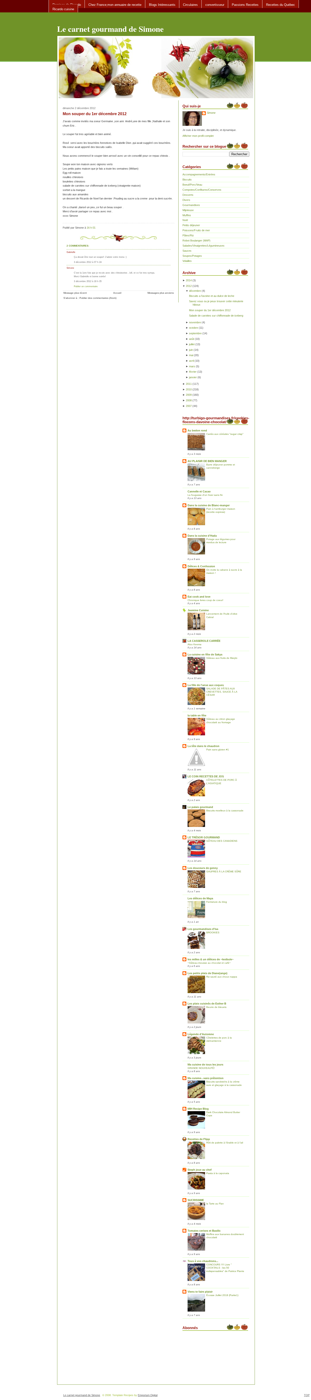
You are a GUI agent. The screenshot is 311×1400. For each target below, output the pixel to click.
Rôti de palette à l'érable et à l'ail (224, 1142)
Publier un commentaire (86, 286)
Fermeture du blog (216, 902)
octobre (193, 327)
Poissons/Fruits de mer (196, 230)
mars (192, 366)
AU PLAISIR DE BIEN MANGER (207, 461)
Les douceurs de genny (203, 868)
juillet (192, 344)
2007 (189, 405)
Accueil (117, 293)
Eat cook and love (199, 596)
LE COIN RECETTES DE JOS (206, 776)
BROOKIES (212, 932)
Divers (186, 199)
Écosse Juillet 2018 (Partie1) (222, 1295)
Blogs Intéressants (162, 5)
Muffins (186, 215)
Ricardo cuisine (63, 9)
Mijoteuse (188, 210)
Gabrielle (71, 252)
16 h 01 (91, 227)
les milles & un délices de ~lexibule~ (210, 959)
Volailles (187, 260)
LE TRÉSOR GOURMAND (204, 837)
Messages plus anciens (160, 293)
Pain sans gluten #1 (217, 749)
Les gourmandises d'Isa (203, 929)
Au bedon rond (197, 430)
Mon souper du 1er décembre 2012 (95, 114)
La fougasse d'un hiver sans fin (205, 495)
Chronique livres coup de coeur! (205, 600)
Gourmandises (191, 205)
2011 (189, 383)
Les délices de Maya (200, 898)
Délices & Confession (201, 566)
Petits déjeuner (191, 225)
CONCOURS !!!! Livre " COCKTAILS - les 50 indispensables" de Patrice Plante (225, 1267)
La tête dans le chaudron (203, 746)
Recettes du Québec (280, 5)
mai (191, 355)
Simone (70, 267)
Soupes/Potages (192, 255)
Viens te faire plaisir (200, 1291)
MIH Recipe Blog (198, 1108)
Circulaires (190, 5)
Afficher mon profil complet (198, 135)
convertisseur (214, 5)
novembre (195, 322)
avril (191, 360)
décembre (195, 290)
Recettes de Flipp (199, 1139)
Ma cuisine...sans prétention (206, 1078)
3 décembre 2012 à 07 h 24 (88, 262)
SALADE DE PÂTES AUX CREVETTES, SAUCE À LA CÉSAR (221, 691)
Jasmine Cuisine (198, 610)
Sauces (186, 250)
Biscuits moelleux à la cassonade (224, 810)
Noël (185, 220)
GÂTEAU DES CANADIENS (221, 841)
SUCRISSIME (196, 1200)
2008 (189, 400)
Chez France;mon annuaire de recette (114, 5)
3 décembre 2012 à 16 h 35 (88, 281)
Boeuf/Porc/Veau (192, 184)
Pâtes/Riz (188, 235)
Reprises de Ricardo (66, 5)
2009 (189, 394)
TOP (307, 1395)
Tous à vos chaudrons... (203, 1261)
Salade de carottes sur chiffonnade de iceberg (216, 315)
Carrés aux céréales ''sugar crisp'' (224, 434)
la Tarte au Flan (215, 1203)
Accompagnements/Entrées (198, 174)
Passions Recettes (245, 5)
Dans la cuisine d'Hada (202, 535)
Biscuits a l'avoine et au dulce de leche (211, 295)
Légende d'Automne (201, 1034)
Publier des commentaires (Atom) (97, 298)
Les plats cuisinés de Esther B (207, 1003)
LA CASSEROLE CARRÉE (204, 640)
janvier (193, 377)
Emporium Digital (147, 1395)
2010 (189, 389)
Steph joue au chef (200, 1169)
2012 (189, 285)
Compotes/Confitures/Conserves (201, 189)
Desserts (187, 194)
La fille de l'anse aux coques (206, 685)
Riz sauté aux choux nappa (221, 976)
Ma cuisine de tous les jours (205, 1064)
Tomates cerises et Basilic (204, 1230)
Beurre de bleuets (216, 1007)
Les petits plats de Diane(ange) (207, 973)
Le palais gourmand (200, 807)
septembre (195, 333)
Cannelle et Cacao (199, 491)
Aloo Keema (194, 644)
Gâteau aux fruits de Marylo (221, 658)
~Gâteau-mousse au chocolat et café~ (209, 963)
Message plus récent (75, 293)
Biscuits (187, 179)
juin (191, 349)
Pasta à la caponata (217, 1173)
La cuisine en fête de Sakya (205, 654)
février (193, 371)
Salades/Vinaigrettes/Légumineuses (203, 245)
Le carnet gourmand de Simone (110, 28)
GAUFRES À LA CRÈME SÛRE (223, 871)
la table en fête (197, 715)
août (191, 338)
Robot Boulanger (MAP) (196, 240)
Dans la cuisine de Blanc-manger (209, 505)
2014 (189, 280)
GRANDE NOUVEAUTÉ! (201, 1068)
